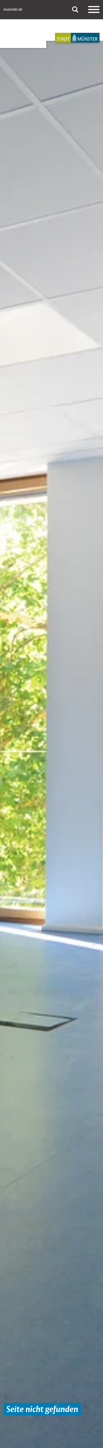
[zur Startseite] (77, 38)
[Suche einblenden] (75, 9)
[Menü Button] (94, 9)
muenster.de (12, 9)
